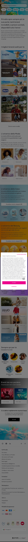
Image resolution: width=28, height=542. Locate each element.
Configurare (14, 286)
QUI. (23, 278)
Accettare (14, 282)
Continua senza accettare (21, 254)
